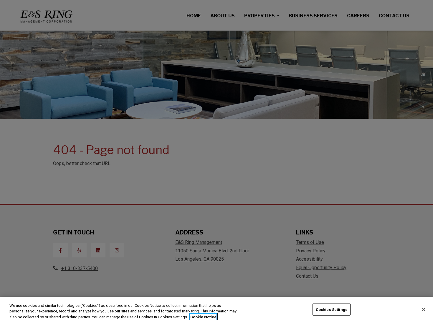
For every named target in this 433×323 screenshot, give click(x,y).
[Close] (423, 309)
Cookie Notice (203, 317)
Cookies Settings (331, 309)
